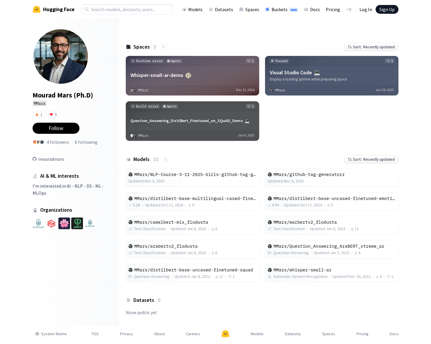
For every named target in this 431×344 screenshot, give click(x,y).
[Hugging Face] (225, 334)
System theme (54, 333)
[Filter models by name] (166, 159)
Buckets (284, 9)
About (159, 333)
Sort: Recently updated (374, 46)
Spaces (252, 9)
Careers (193, 333)
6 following (86, 142)
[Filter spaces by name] (163, 47)
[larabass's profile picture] (38, 142)
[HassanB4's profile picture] (42, 142)
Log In (365, 9)
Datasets (224, 9)
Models (195, 9)
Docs (315, 9)
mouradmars (51, 159)
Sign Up (387, 9)
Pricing (333, 9)
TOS (95, 333)
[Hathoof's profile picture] (35, 142)
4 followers (58, 142)
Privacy (126, 333)
